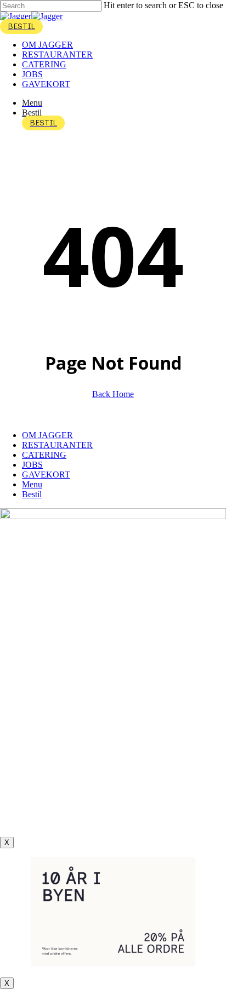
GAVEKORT (46, 474)
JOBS (32, 464)
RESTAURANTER (57, 445)
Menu (32, 484)
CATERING (44, 454)
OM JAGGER (47, 435)
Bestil (32, 494)
